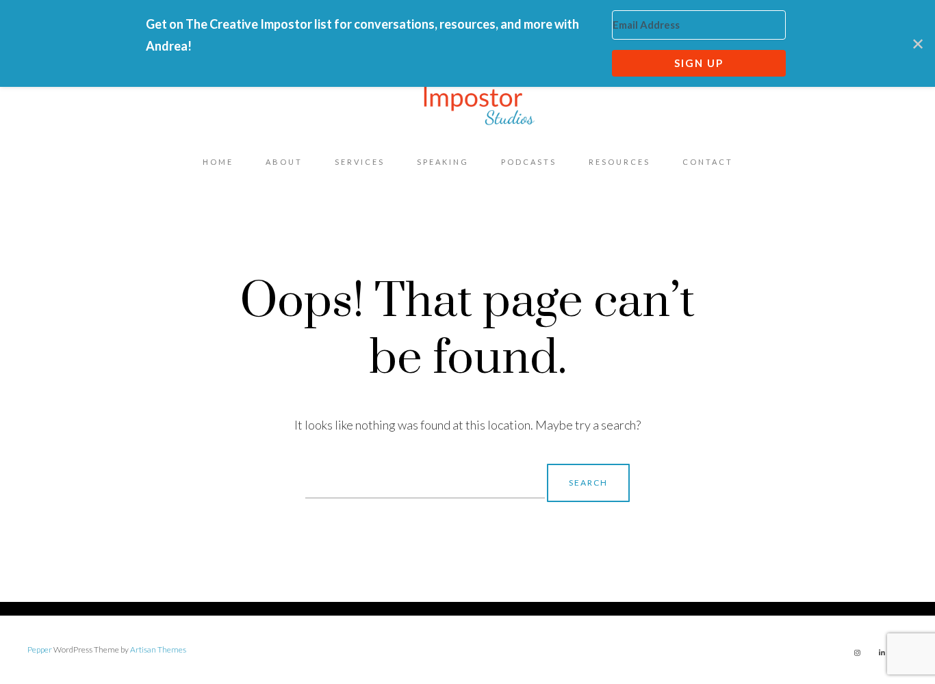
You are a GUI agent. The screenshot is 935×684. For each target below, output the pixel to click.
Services (360, 161)
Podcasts (528, 161)
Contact (707, 161)
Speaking (443, 161)
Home (218, 161)
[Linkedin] (881, 652)
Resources (619, 161)
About (284, 161)
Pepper (39, 649)
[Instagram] (857, 652)
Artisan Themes (158, 649)
